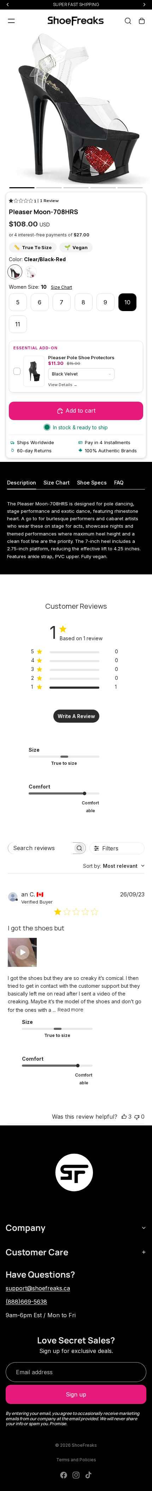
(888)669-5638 (26, 1301)
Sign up (76, 1394)
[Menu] (11, 21)
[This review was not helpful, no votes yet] (136, 1116)
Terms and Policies (76, 1459)
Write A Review (76, 716)
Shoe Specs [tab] (92, 483)
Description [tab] (21, 483)
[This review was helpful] (124, 1116)
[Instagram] (76, 1475)
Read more (70, 1009)
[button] (22, 952)
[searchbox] (40, 848)
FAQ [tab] (118, 483)
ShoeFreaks (84, 1445)
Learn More (62, 385)
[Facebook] (63, 1475)
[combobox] (114, 866)
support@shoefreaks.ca (38, 1288)
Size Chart (61, 287)
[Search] (128, 21)
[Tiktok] (88, 1475)
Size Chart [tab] (56, 483)
